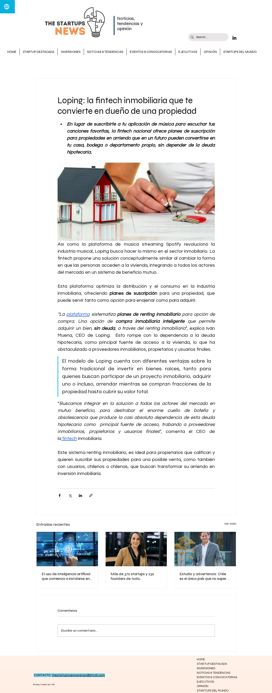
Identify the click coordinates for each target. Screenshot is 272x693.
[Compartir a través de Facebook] (60, 495)
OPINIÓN (202, 686)
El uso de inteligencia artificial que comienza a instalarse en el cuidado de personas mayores (66, 576)
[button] (231, 65)
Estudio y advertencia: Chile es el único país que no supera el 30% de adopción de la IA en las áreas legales (205, 576)
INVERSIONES (152, 65)
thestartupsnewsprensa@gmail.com (78, 675)
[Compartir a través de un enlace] (91, 495)
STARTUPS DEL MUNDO (212, 690)
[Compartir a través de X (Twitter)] (70, 495)
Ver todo (230, 523)
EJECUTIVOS (205, 681)
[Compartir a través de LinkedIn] (80, 495)
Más (173, 65)
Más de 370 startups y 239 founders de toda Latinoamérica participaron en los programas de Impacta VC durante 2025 (136, 576)
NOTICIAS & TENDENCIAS (114, 65)
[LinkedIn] (234, 38)
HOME (201, 659)
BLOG (40, 65)
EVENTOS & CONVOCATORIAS (212, 677)
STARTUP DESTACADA (71, 65)
